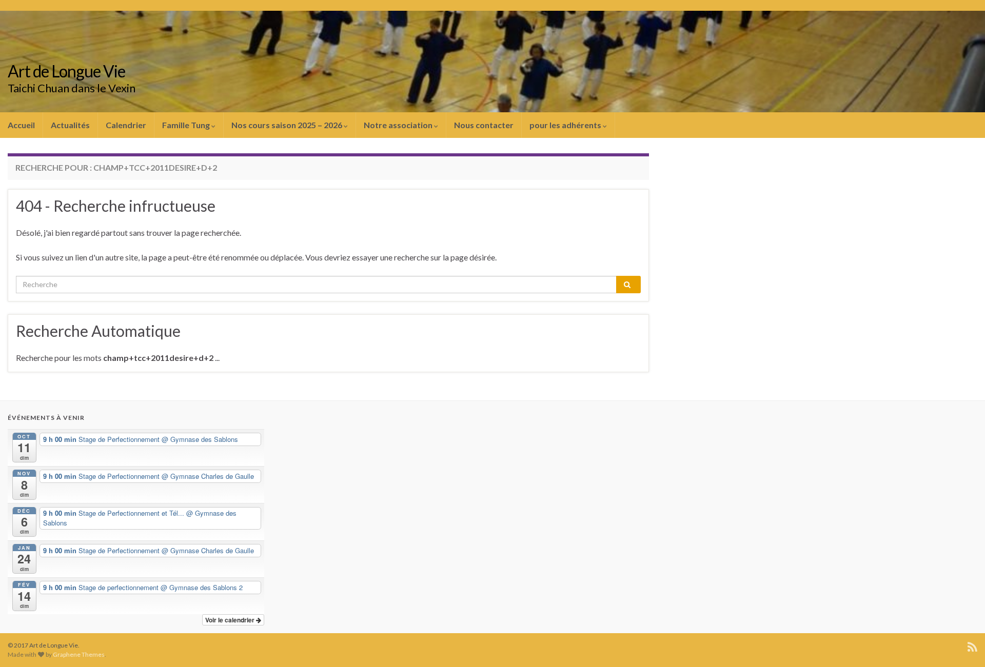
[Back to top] (962, 644)
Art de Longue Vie (66, 71)
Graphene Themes (79, 654)
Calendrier (126, 125)
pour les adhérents (566, 125)
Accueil (21, 125)
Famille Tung (186, 125)
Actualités (70, 125)
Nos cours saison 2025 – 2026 (287, 125)
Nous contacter (484, 125)
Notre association (399, 125)
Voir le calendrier (230, 619)
